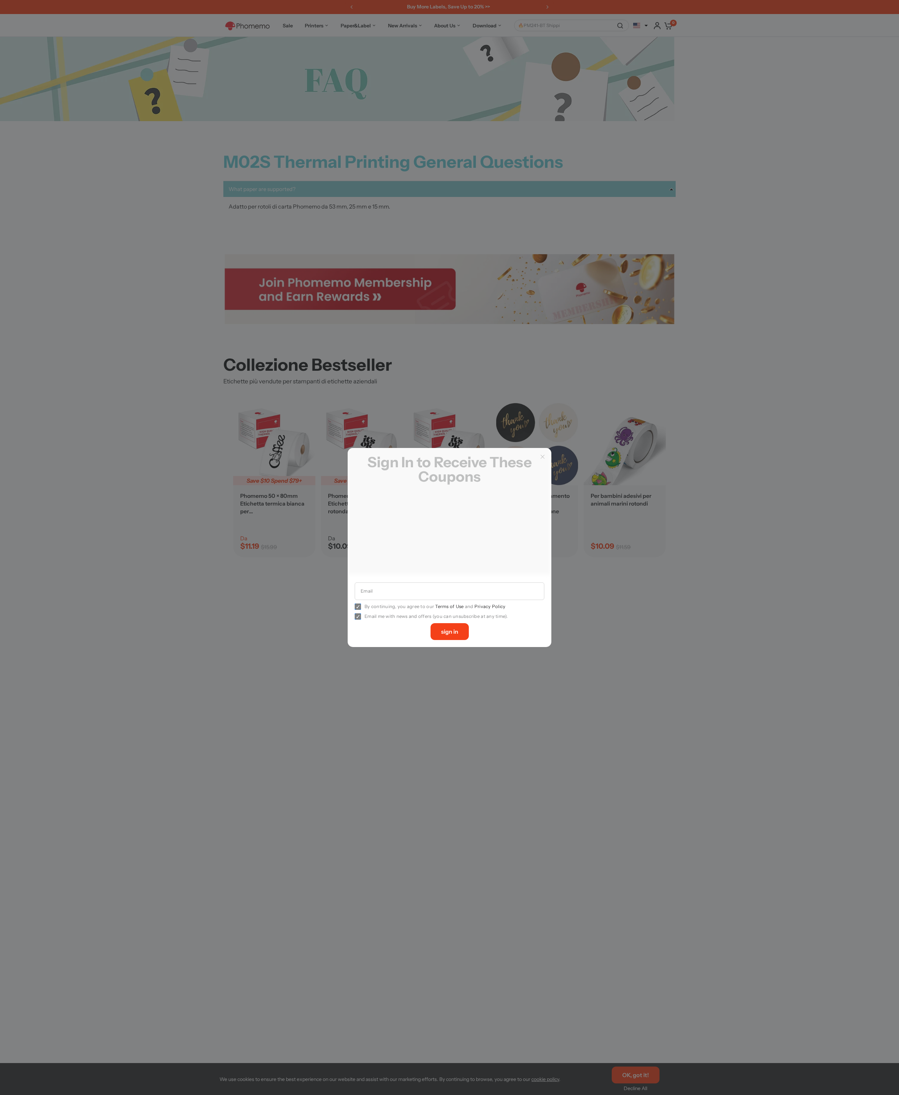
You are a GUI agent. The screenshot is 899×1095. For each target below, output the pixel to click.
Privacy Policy (490, 606)
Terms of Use (449, 606)
